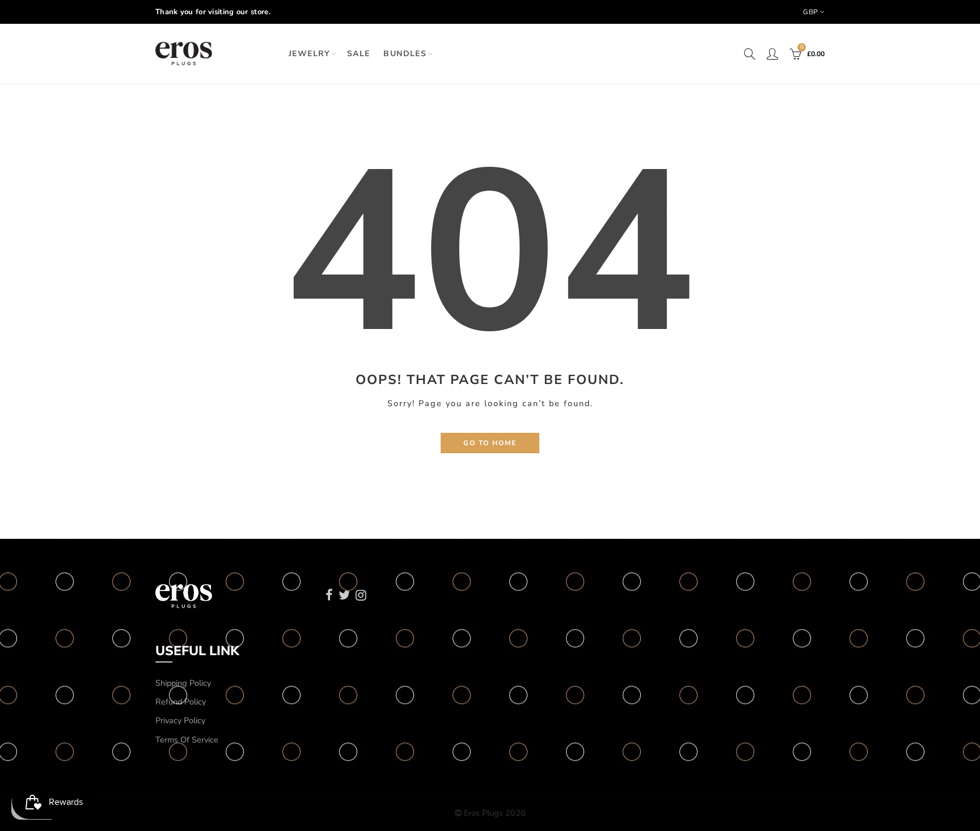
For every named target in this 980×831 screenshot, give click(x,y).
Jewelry (310, 53)
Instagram (361, 595)
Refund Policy (180, 701)
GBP (810, 11)
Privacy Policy (180, 720)
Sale (358, 53)
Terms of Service (186, 739)
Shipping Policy (183, 683)
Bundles (404, 53)
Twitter (344, 595)
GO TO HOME (490, 443)
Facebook (329, 595)
